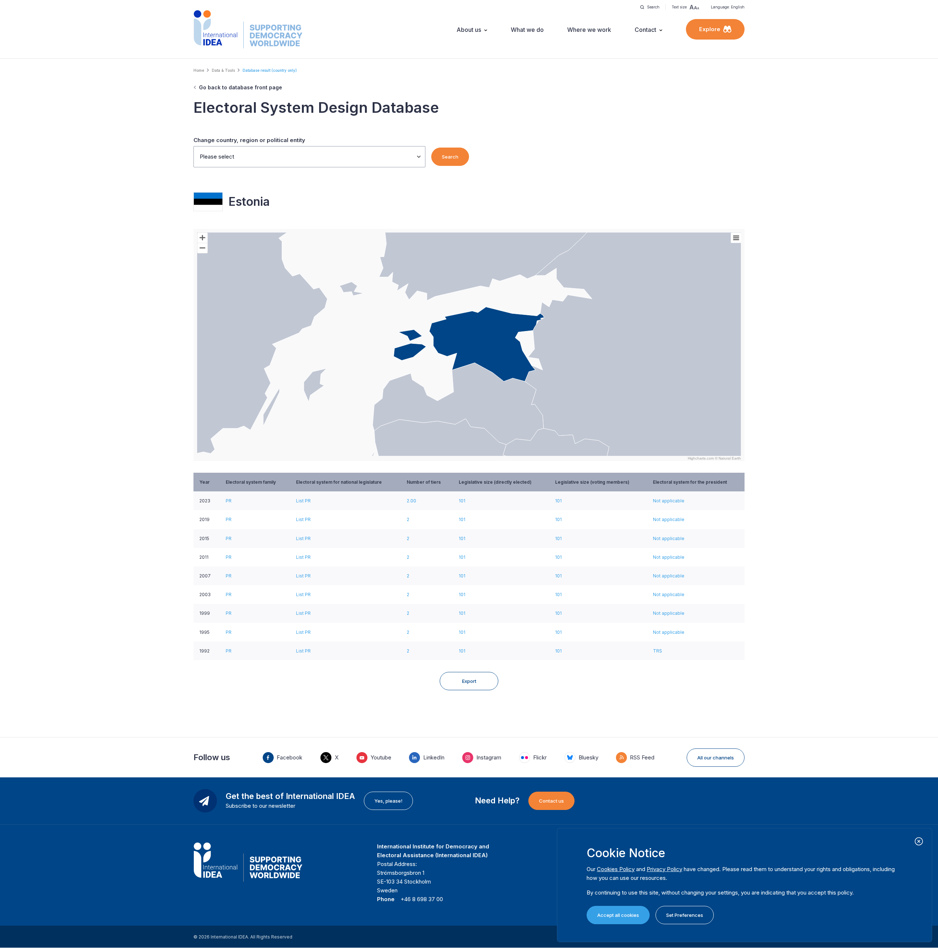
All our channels (715, 758)
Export (469, 681)
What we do (527, 29)
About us (469, 29)
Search (450, 157)
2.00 (411, 500)
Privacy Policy (664, 869)
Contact (645, 29)
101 (462, 500)
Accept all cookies (618, 915)
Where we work (589, 29)
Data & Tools (223, 70)
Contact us (551, 801)
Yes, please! (388, 801)
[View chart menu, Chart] (736, 238)
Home (198, 70)
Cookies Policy (616, 869)
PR (229, 500)
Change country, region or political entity (249, 140)
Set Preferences (684, 915)
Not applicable (668, 500)
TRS (657, 651)
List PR (303, 500)
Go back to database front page (240, 87)
